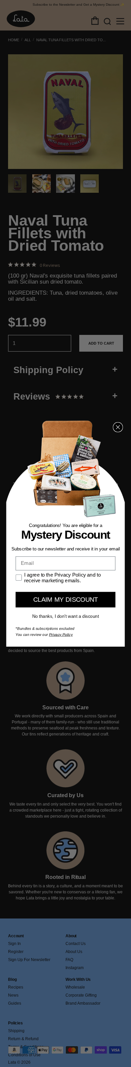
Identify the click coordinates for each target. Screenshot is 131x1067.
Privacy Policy (61, 634)
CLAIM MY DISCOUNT (65, 599)
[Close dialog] (118, 427)
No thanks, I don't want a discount (65, 615)
